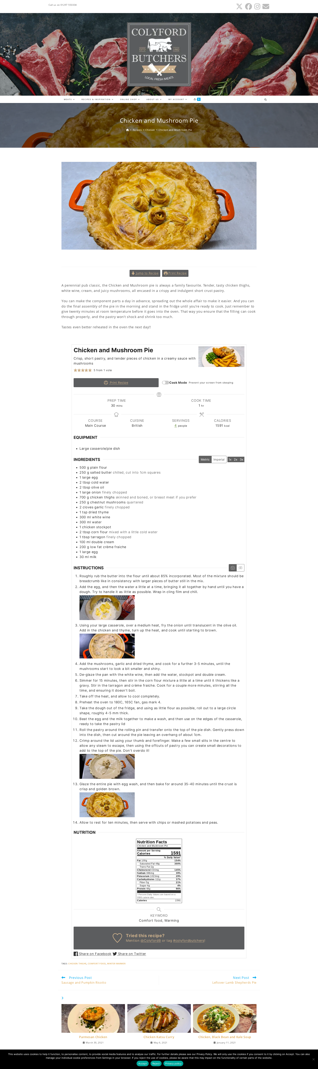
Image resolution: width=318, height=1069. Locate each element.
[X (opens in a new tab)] (239, 6)
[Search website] (265, 99)
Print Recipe (177, 273)
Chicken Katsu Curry (159, 1037)
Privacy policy (173, 1063)
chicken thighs (77, 963)
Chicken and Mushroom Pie (175, 130)
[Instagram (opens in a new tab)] (257, 6)
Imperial (219, 459)
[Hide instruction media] (240, 567)
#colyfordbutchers (188, 940)
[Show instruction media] (232, 567)
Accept (142, 1063)
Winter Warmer (116, 963)
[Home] (127, 130)
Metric (205, 459)
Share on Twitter (131, 954)
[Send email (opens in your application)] (265, 6)
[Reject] (313, 1059)
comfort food (97, 963)
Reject (156, 1063)
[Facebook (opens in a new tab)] (248, 6)
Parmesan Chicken (93, 1037)
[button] (75, 370)
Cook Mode (178, 382)
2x (235, 459)
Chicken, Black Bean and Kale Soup (224, 1037)
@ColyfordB (151, 940)
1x (230, 459)
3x (241, 459)
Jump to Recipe (147, 273)
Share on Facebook (95, 954)
